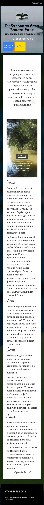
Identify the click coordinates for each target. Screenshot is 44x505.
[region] (22, 149)
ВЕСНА (22, 156)
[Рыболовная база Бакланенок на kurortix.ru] (14, 50)
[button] (9, 148)
